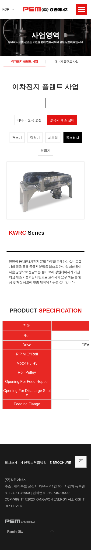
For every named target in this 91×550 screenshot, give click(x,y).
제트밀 (53, 137)
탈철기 (35, 137)
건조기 (17, 137)
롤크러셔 (72, 137)
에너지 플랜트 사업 (66, 61)
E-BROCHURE (60, 462)
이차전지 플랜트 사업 (24, 61)
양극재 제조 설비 (62, 120)
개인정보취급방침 (34, 462)
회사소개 (11, 462)
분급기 (45, 150)
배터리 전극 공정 (29, 120)
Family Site (15, 531)
